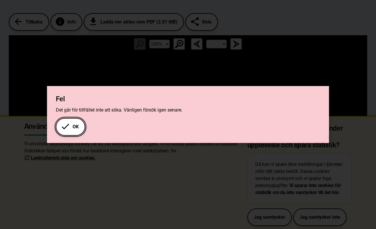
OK (69, 126)
